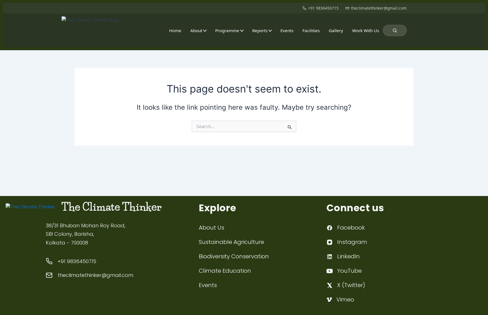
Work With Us (365, 30)
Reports (259, 30)
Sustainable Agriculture (231, 242)
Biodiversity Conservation (234, 256)
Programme (227, 30)
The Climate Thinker (111, 207)
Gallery (336, 30)
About (196, 30)
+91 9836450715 (323, 8)
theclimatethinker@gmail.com (379, 8)
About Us (211, 228)
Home (175, 30)
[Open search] (395, 30)
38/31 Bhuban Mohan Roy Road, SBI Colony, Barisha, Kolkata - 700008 (85, 234)
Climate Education (225, 271)
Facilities (311, 30)
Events (286, 30)
